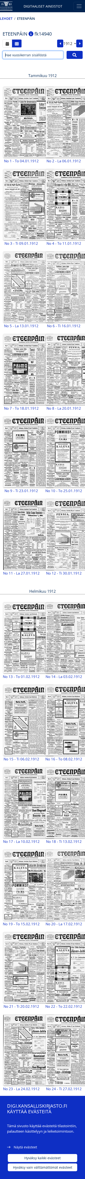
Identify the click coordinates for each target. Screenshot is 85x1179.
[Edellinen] (60, 44)
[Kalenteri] (7, 43)
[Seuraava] (79, 44)
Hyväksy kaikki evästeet (42, 1158)
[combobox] (69, 43)
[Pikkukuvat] (16, 43)
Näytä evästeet (25, 1147)
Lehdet (6, 18)
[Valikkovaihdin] (79, 6)
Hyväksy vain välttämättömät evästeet (42, 1167)
